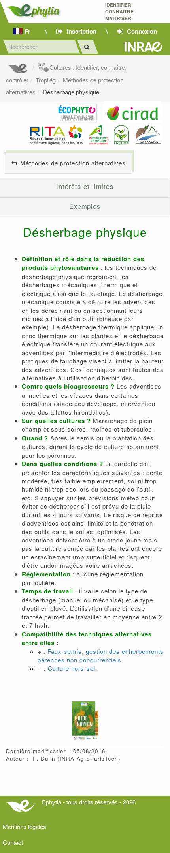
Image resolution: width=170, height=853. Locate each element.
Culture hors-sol (71, 668)
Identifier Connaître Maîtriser (119, 12)
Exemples (84, 206)
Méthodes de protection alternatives (73, 163)
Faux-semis (64, 651)
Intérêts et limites (84, 186)
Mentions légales (24, 826)
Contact (13, 842)
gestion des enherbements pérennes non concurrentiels (101, 655)
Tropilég (46, 80)
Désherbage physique (71, 92)
